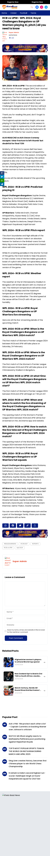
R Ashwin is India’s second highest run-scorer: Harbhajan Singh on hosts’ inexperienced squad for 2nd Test (27, 776)
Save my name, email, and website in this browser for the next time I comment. (26, 631)
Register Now (12, 2)
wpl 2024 (20, 548)
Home (4, 13)
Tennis (33, 13)
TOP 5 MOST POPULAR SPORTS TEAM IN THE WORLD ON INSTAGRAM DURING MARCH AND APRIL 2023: (26, 751)
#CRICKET (24, 544)
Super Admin (14, 32)
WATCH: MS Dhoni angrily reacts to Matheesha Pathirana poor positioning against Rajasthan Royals (27, 739)
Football (23, 13)
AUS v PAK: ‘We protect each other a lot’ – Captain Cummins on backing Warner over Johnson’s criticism (27, 726)
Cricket (13, 13)
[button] (33, 7)
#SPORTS (35, 544)
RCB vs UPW (8, 548)
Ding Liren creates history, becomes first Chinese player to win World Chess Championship (28, 763)
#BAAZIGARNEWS (10, 544)
